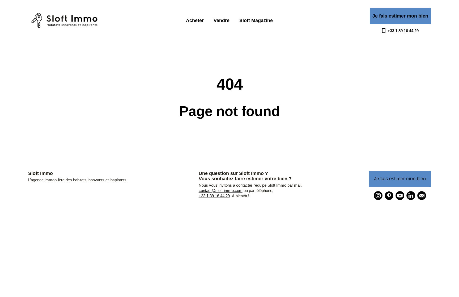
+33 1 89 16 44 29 (214, 196)
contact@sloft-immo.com (221, 190)
